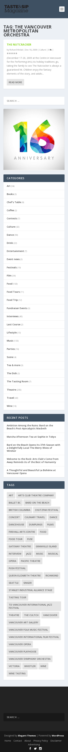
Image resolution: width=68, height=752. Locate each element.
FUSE (30, 539)
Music (10, 340)
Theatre (11, 389)
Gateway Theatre (20, 546)
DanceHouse (16, 524)
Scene (10, 357)
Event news (13, 259)
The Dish (12, 373)
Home (7, 740)
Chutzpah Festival (46, 509)
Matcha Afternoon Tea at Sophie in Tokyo (31, 436)
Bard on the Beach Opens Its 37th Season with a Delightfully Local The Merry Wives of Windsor (33, 447)
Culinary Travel (35, 517)
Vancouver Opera (20, 644)
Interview (15, 553)
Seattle (14, 582)
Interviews (12, 316)
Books (10, 194)
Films (50, 524)
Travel (10, 397)
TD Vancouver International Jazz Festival (30, 606)
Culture (42, 49)
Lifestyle (12, 332)
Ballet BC (15, 502)
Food (9, 283)
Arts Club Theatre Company (36, 495)
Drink (10, 242)
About (27, 740)
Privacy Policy (40, 740)
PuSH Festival (17, 568)
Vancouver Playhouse (22, 651)
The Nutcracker (19, 44)
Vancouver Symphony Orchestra (30, 658)
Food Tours (13, 291)
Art (8, 186)
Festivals (12, 267)
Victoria (14, 666)
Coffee (10, 210)
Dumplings (35, 524)
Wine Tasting (17, 673)
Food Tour (15, 539)
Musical (53, 553)
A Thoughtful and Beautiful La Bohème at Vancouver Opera (31, 472)
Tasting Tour (17, 597)
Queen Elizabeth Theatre (25, 575)
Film (9, 275)
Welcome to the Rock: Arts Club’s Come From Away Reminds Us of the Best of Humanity (33, 460)
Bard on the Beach (37, 502)
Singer (27, 582)
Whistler (30, 666)
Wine (9, 405)
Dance (10, 234)
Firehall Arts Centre (22, 531)
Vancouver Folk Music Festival (28, 629)
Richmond (52, 575)
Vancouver (50, 615)
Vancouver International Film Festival (34, 637)
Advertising (34, 744)
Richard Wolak (16, 49)
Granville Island (46, 546)
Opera (12, 561)
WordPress (58, 735)
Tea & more (13, 365)
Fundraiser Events (17, 308)
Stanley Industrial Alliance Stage (30, 590)
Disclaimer (56, 740)
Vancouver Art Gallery (23, 622)
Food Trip (12, 299)
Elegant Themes (27, 735)
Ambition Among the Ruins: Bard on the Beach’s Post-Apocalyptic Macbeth (30, 427)
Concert (14, 517)
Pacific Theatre (30, 561)
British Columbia (19, 509)
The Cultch (31, 615)
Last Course (13, 324)
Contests (12, 218)
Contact (18, 740)
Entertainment (15, 251)
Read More (15, 82)
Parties (11, 348)
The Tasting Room (17, 381)
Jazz (28, 553)
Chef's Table (14, 202)
